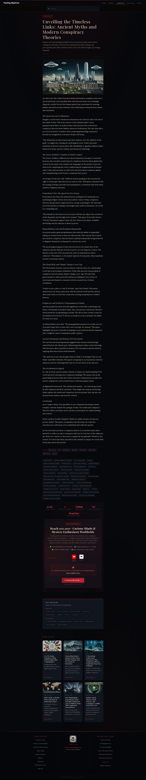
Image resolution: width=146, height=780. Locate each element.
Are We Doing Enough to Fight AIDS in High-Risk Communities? (50, 659)
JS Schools (75, 614)
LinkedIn (67, 450)
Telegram (93, 450)
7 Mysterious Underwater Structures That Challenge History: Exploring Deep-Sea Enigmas (93, 661)
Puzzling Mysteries (90, 621)
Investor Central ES (63, 611)
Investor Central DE (75, 611)
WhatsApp (83, 450)
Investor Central (50, 611)
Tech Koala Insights (51, 621)
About (139, 3)
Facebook (53, 450)
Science (111, 3)
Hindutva (60, 614)
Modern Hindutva (62, 624)
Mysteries (131, 3)
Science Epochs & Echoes (105, 751)
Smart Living (86, 611)
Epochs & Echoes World (65, 621)
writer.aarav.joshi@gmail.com (73, 747)
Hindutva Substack (105, 765)
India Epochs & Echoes (105, 758)
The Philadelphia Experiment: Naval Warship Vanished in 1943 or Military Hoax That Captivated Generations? (73, 702)
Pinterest (47, 453)
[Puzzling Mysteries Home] (11, 2)
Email (55, 453)
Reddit (75, 450)
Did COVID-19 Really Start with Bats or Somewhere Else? (51, 699)
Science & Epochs (51, 624)
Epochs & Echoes (50, 614)
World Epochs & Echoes (105, 754)
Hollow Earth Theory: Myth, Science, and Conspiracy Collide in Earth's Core (93, 701)
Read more (48, 677)
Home (104, 3)
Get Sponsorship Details (72, 580)
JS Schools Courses (40, 765)
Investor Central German (40, 747)
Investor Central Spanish (40, 743)
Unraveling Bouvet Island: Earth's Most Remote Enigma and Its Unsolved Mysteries (72, 660)
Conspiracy (120, 3)
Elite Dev (67, 614)
